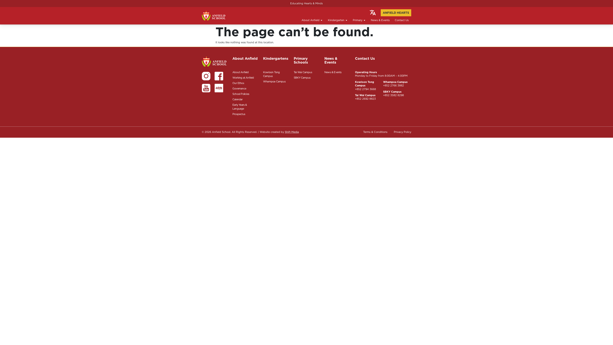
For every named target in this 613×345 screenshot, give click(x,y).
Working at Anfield (243, 77)
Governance (239, 88)
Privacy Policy (402, 132)
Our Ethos (238, 83)
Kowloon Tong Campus (271, 74)
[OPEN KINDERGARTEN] (346, 20)
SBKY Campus (302, 77)
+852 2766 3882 (393, 85)
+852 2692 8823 (365, 98)
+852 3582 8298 (393, 95)
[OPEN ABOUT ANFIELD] (321, 20)
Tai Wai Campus (303, 72)
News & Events (333, 72)
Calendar (237, 99)
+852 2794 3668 (365, 89)
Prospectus (238, 114)
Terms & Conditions (375, 132)
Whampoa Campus (274, 81)
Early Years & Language (239, 106)
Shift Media (292, 132)
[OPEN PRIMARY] (364, 20)
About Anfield (240, 72)
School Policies (240, 94)
